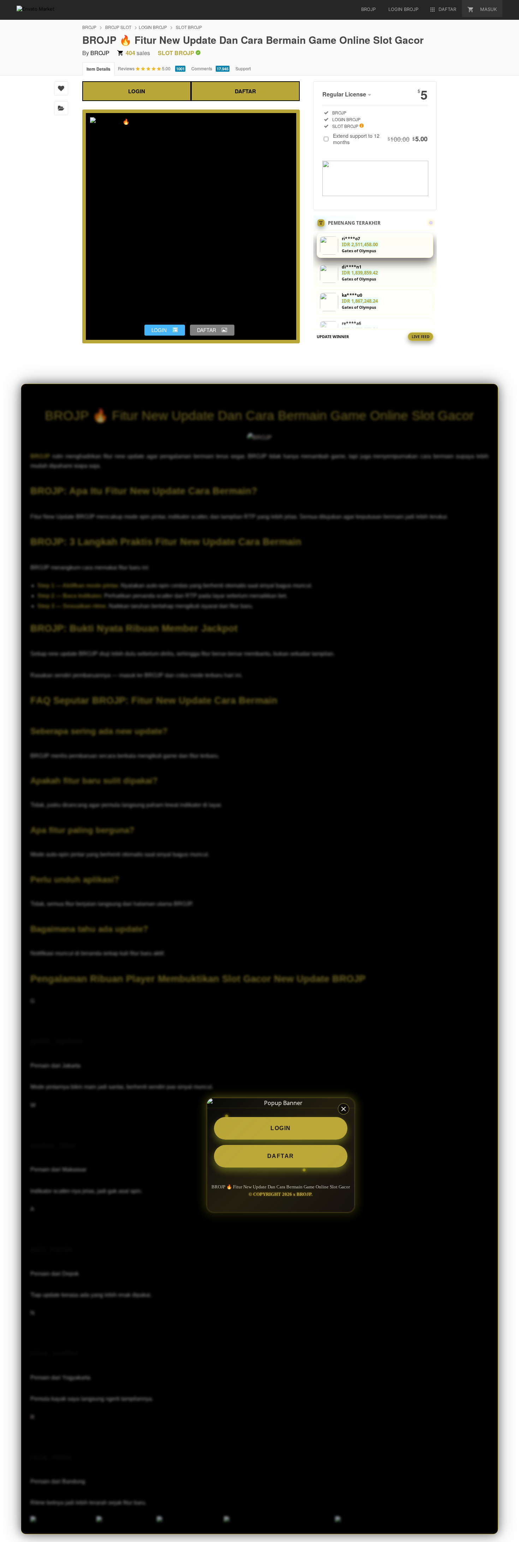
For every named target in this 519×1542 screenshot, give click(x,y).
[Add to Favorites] (61, 88)
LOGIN (136, 91)
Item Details (98, 69)
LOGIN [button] (159, 329)
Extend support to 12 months (380, 138)
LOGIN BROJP (153, 27)
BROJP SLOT (118, 27)
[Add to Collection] (61, 108)
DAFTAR (245, 91)
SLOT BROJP (189, 27)
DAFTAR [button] (206, 329)
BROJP (89, 27)
